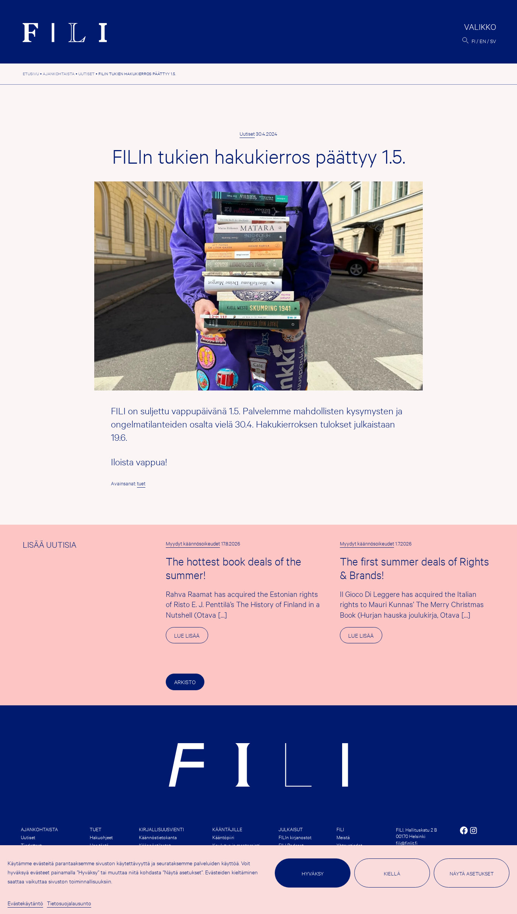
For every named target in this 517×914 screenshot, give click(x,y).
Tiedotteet (31, 844)
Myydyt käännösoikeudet (193, 543)
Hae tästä (99, 844)
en (483, 40)
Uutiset (247, 133)
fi (473, 40)
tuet (141, 483)
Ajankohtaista (39, 829)
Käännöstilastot (155, 844)
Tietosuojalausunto (69, 902)
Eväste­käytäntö (25, 902)
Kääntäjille (227, 829)
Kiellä (392, 873)
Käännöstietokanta (158, 837)
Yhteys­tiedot (349, 844)
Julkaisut (291, 829)
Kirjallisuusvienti (161, 829)
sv (493, 40)
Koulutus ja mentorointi (236, 844)
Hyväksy (313, 873)
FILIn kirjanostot (295, 837)
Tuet (95, 829)
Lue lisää (191, 637)
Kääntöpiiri (223, 837)
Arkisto (185, 681)
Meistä (343, 837)
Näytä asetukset (472, 873)
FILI (340, 829)
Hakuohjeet (101, 837)
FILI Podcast (291, 844)
